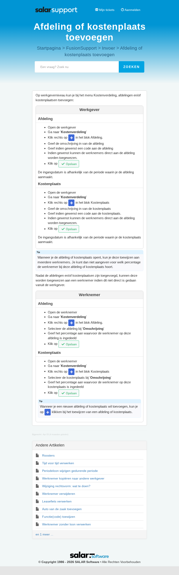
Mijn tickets (106, 10)
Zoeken (131, 67)
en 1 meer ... (44, 534)
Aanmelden (132, 10)
